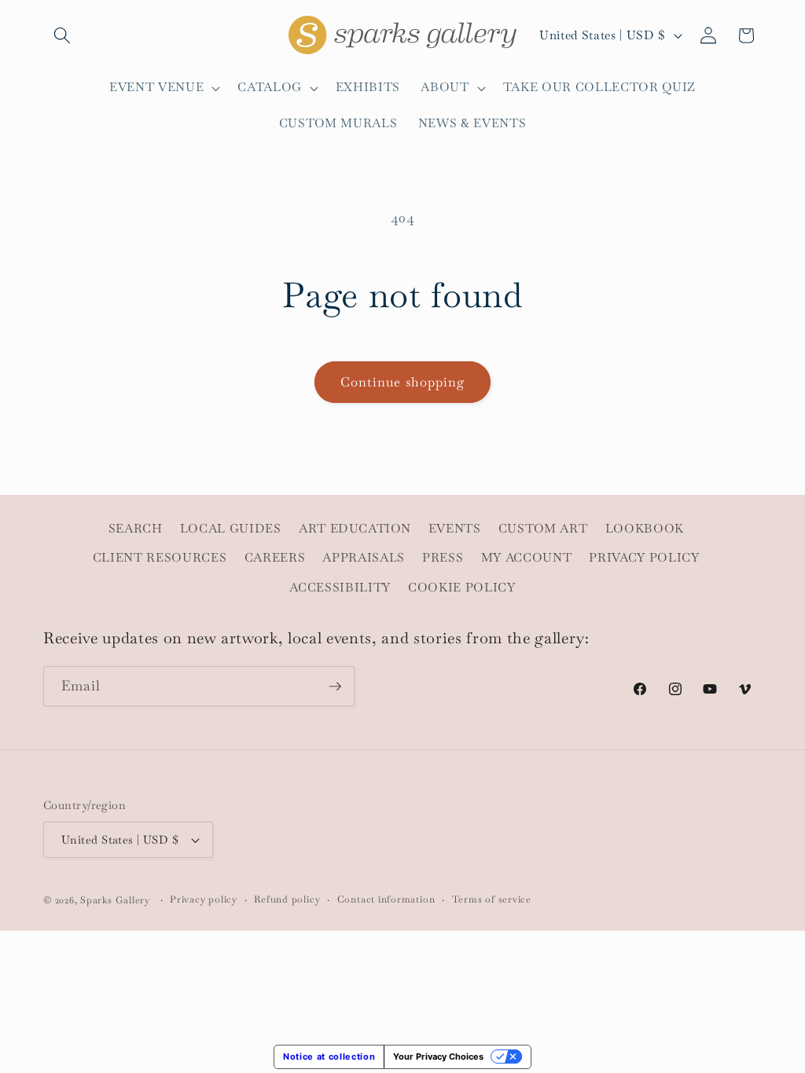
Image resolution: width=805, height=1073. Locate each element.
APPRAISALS (363, 558)
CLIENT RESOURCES (160, 558)
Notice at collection (329, 1056)
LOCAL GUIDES (230, 528)
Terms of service (491, 899)
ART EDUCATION (355, 528)
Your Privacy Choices (438, 1056)
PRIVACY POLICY (644, 558)
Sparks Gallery (115, 900)
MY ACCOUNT (526, 558)
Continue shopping (402, 382)
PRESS (442, 558)
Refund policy (287, 899)
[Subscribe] (335, 686)
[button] (62, 35)
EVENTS (454, 528)
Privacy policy (203, 899)
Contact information (386, 899)
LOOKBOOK (644, 528)
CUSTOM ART (543, 528)
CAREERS (275, 558)
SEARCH (135, 528)
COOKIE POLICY (462, 587)
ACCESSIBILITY (340, 587)
